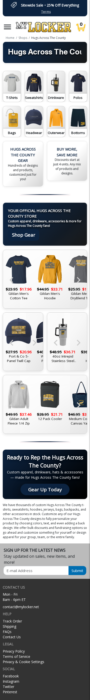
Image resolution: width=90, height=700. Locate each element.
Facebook (11, 676)
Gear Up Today (45, 489)
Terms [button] (46, 12)
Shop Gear (23, 235)
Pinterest (10, 691)
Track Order (12, 621)
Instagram (11, 681)
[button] (7, 27)
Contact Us (12, 637)
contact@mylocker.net (21, 606)
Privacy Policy (14, 651)
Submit (77, 570)
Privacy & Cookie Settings (23, 661)
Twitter (8, 686)
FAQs (7, 631)
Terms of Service (16, 656)
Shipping (9, 626)
